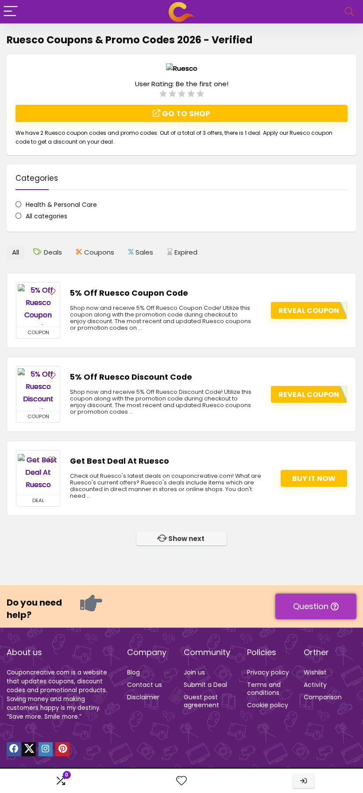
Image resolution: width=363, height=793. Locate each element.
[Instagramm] (46, 749)
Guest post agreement (201, 701)
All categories (46, 216)
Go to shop (185, 113)
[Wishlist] (181, 780)
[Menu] (10, 11)
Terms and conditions (264, 688)
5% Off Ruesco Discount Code (131, 377)
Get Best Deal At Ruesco (119, 461)
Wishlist (315, 672)
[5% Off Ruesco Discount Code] (38, 388)
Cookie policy (267, 705)
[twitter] (29, 749)
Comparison (323, 697)
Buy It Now (314, 478)
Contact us (144, 684)
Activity (315, 684)
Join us (194, 672)
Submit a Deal (205, 684)
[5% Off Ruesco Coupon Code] (38, 304)
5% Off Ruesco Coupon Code (129, 293)
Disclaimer (143, 697)
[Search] (349, 11)
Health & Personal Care (61, 204)
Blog (133, 672)
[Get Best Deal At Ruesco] (38, 472)
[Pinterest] (62, 749)
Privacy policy (268, 672)
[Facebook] (14, 749)
